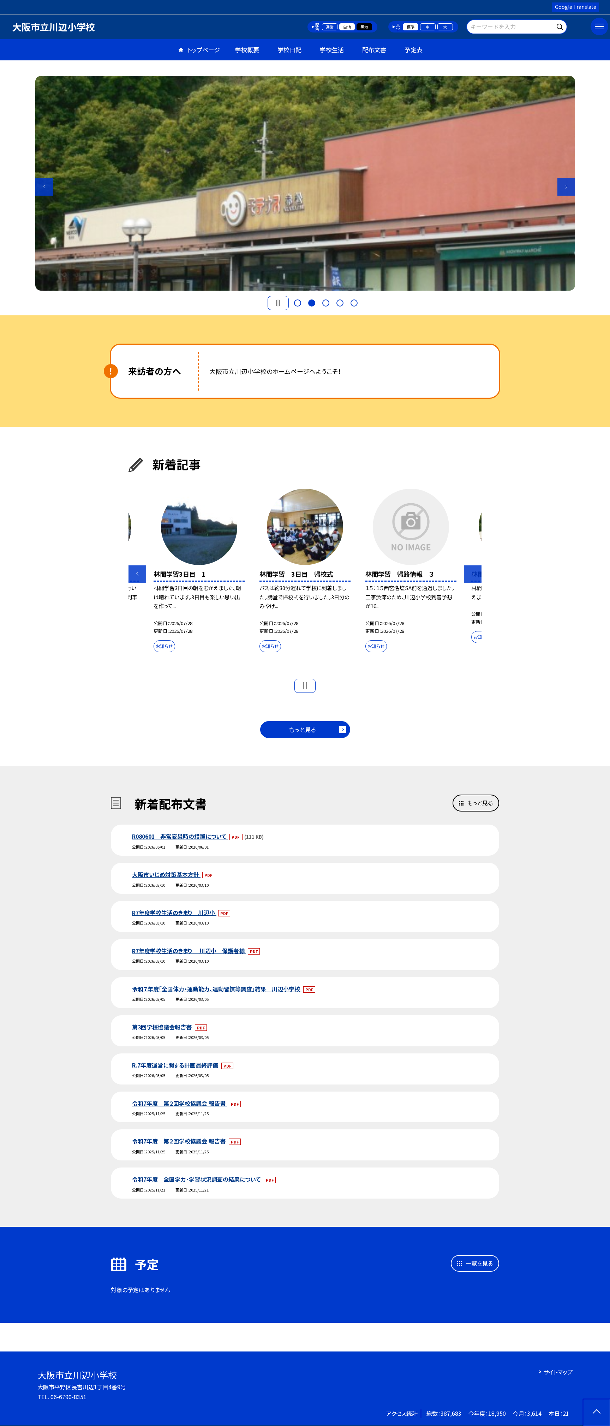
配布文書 (374, 49)
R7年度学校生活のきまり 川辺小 (174, 912)
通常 (330, 27)
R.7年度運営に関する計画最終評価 (176, 1065)
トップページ (203, 49)
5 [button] (354, 303)
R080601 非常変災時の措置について (180, 836)
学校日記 (289, 49)
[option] (305, 183)
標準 (410, 27)
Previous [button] (44, 187)
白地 (347, 27)
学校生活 (332, 49)
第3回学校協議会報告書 (162, 1027)
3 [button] (325, 303)
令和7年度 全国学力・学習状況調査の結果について (197, 1179)
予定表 (414, 49)
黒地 (364, 27)
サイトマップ (558, 1372)
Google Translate (575, 6)
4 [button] (339, 303)
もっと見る (302, 729)
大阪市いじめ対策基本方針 (166, 874)
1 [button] (297, 303)
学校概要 (247, 49)
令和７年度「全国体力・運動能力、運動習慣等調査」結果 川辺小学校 (216, 989)
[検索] (560, 25)
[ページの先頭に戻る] (596, 1412)
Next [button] (566, 187)
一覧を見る (479, 1263)
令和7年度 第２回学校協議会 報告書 (179, 1103)
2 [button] (311, 303)
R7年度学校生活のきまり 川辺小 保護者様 (189, 950)
